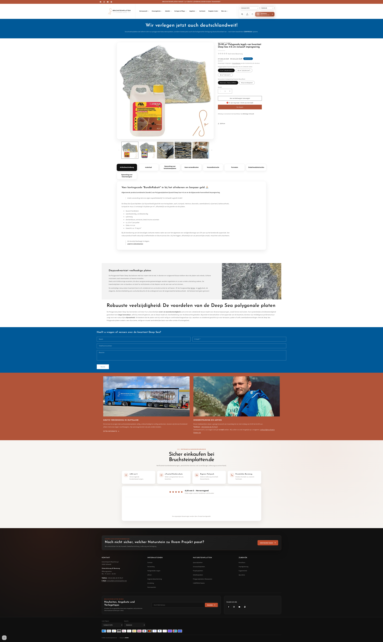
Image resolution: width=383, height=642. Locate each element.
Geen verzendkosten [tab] (192, 167)
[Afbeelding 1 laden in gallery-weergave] (130, 150)
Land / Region (105, 621)
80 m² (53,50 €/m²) (244, 70)
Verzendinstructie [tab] (213, 167)
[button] (144, 11)
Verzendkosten (236, 63)
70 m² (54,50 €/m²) (226, 70)
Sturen (103, 367)
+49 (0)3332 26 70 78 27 (209, 427)
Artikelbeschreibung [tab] (127, 167)
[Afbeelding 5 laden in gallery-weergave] (200, 150)
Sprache (126, 621)
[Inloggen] (247, 14)
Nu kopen (240, 107)
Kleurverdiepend (247, 83)
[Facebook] (228, 607)
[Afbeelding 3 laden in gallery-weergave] (165, 150)
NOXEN (127, 637)
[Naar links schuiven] (119, 150)
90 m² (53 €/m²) (225, 75)
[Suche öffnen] (242, 14)
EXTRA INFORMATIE (110, 431)
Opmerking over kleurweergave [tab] (126, 176)
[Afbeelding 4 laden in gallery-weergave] (183, 150)
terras (193, 288)
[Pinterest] (245, 607)
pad (199, 288)
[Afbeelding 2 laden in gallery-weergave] (147, 150)
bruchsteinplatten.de (111, 637)
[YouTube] (239, 607)
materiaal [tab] (148, 167)
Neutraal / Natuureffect (228, 83)
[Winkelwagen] (252, 14)
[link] (268, 542)
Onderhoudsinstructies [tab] (256, 167)
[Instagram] (234, 607)
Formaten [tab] (234, 167)
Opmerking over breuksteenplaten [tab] (170, 167)
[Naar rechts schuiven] (212, 150)
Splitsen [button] (222, 123)
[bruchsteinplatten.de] (119, 11)
